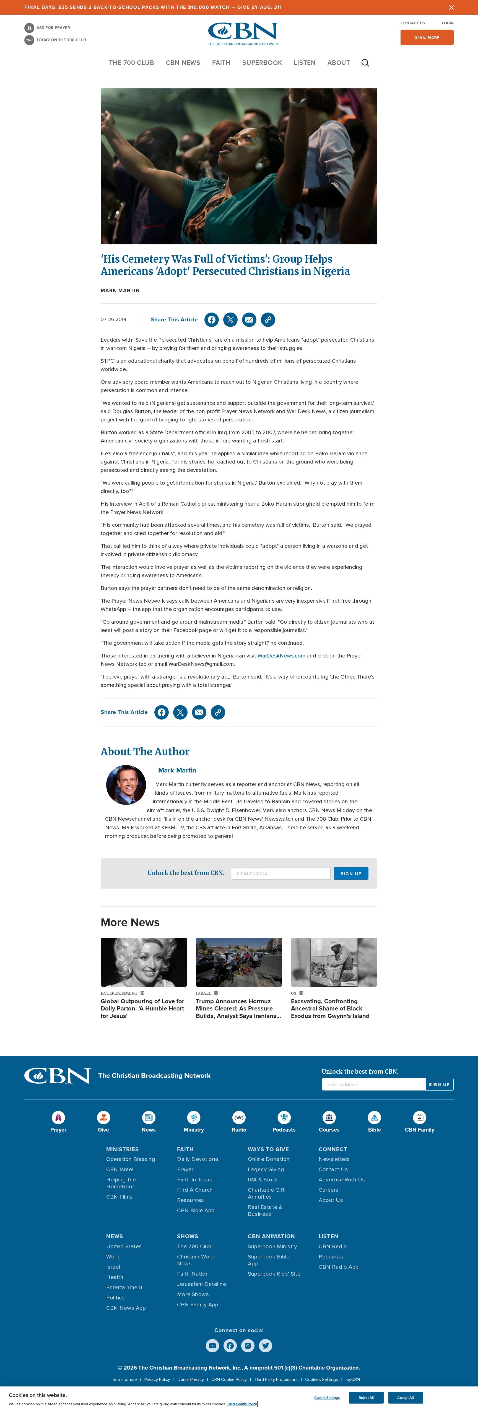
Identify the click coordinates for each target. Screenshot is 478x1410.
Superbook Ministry (272, 1246)
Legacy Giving (266, 1169)
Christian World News (196, 1260)
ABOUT (339, 62)
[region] (239, 1398)
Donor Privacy (191, 1379)
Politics (115, 1297)
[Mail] (249, 320)
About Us (331, 1200)
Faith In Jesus (194, 1179)
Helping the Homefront (121, 1183)
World (113, 1256)
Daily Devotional (198, 1159)
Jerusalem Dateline (201, 1284)
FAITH (221, 62)
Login (448, 23)
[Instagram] (247, 1345)
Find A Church (195, 1190)
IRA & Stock (263, 1179)
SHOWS (187, 1236)
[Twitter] (230, 320)
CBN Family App (197, 1304)
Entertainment (124, 1287)
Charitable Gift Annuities (266, 1193)
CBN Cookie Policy (229, 1379)
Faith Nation (193, 1274)
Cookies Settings (321, 1379)
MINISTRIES (122, 1149)
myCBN (352, 1379)
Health (114, 1277)
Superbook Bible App (269, 1260)
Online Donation (269, 1159)
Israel (113, 1267)
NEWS (114, 1236)
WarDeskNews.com (281, 655)
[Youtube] (212, 1345)
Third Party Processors (276, 1379)
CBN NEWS (183, 62)
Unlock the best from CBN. (185, 872)
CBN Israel (119, 1169)
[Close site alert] (451, 7)
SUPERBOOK (262, 62)
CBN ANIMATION (271, 1236)
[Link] (268, 320)
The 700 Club (131, 62)
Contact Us (413, 23)
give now (427, 37)
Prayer (185, 1169)
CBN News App (126, 1308)
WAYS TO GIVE (268, 1149)
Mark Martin (120, 290)
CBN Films (119, 1197)
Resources (190, 1200)
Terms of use (124, 1379)
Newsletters (334, 1159)
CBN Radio (333, 1246)
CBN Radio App (339, 1267)
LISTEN (305, 62)
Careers (329, 1190)
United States (124, 1246)
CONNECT (333, 1149)
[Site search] (365, 65)
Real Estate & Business (265, 1210)
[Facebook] (211, 320)
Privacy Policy (157, 1379)
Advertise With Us (342, 1179)
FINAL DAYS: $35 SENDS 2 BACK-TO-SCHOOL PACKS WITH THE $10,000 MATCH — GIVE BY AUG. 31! (152, 7)
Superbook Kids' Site (274, 1274)
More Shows (193, 1294)
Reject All (366, 1397)
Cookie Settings (327, 1397)
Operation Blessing (130, 1159)
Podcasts (331, 1256)
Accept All (405, 1397)
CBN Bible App (196, 1210)
